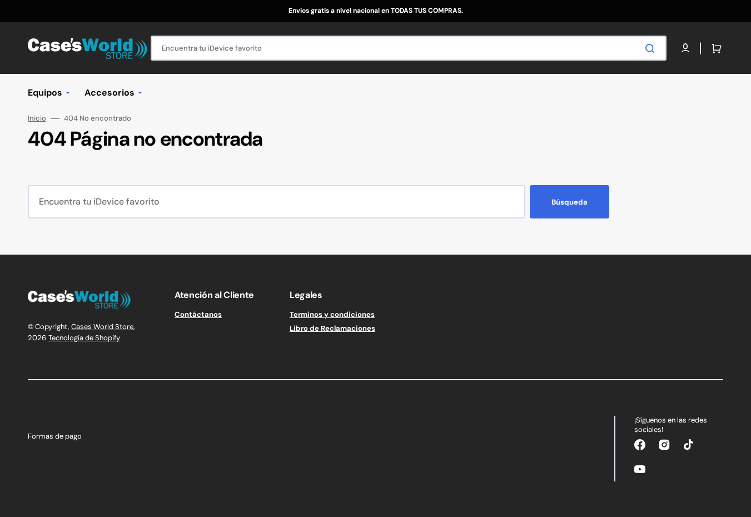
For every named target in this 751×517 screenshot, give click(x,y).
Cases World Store (102, 326)
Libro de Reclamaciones (332, 328)
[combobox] (409, 48)
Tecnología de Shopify (84, 337)
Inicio (37, 118)
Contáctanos (198, 314)
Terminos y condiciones (332, 314)
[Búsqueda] (652, 48)
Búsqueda (569, 202)
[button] (714, 48)
